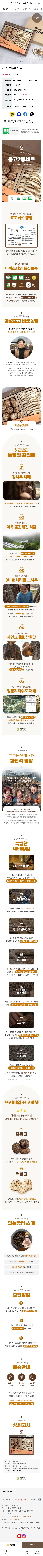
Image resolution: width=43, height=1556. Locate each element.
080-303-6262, (14, 1517)
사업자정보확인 (6, 1500)
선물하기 (12, 1545)
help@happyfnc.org (15, 1519)
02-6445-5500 (25, 1517)
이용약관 (32, 1500)
